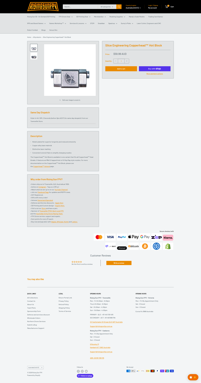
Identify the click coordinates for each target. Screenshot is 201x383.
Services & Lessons (77, 23)
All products (37, 37)
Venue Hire (53, 30)
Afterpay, (60, 222)
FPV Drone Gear (64, 17)
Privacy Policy (64, 301)
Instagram (42, 187)
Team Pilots (31, 308)
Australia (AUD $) (33, 367)
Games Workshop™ (56, 23)
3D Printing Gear (82, 17)
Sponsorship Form (34, 311)
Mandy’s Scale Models (137, 17)
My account (152, 8)
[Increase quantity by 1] (127, 61)
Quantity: (108, 61)
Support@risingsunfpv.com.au (101, 326)
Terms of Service (65, 311)
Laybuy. (75, 222)
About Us (30, 304)
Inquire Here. (60, 206)
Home (29, 37)
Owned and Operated (45, 200)
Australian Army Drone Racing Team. (49, 214)
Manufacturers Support (35, 328)
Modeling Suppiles (116, 17)
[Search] (119, 6)
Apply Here (59, 203)
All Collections (32, 298)
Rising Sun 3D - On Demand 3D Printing (41, 17)
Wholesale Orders (33, 318)
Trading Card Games (155, 17)
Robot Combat (32, 30)
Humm (66, 222)
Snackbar (101, 23)
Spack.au (111, 23)
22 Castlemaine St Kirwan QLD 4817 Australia (106, 322)
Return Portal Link (65, 298)
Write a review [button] (119, 263)
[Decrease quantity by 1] (115, 61)
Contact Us (31, 301)
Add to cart (121, 69)
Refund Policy (64, 304)
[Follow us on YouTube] (86, 371)
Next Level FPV (58, 211)
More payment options (154, 74)
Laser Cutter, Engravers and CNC (149, 23)
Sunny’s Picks (126, 23)
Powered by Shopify (33, 375)
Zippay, (54, 222)
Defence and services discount (38, 315)
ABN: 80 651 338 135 (97, 358)
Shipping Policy (64, 308)
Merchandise (99, 17)
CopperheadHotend (41, 166)
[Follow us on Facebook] (78, 371)
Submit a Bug (32, 325)
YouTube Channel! (61, 190)
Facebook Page (43, 192)
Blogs (43, 30)
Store (44, 208)
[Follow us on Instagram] (82, 371)
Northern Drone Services (36, 321)
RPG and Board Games (35, 23)
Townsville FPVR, (46, 211)
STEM (92, 23)
